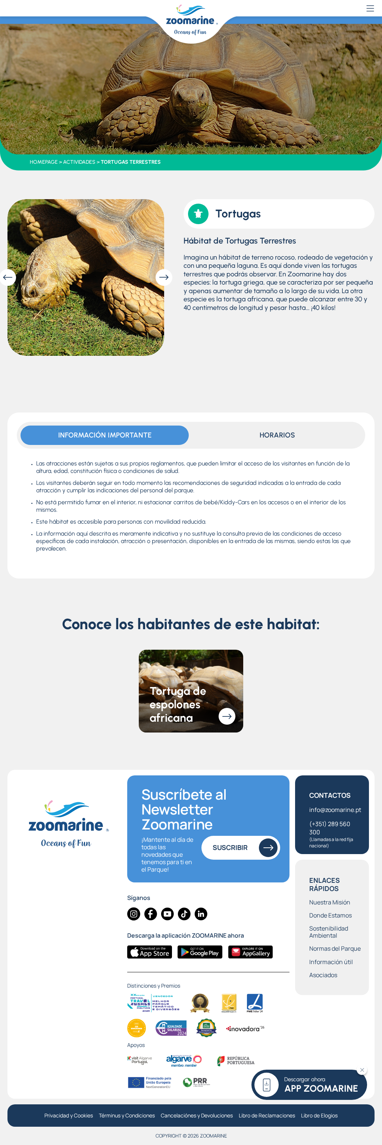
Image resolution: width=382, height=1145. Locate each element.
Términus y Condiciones (127, 1116)
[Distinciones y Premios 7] (206, 1028)
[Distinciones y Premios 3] (229, 1003)
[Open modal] (85, 277)
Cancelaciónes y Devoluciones (197, 1116)
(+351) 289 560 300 (331, 834)
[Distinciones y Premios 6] (171, 1028)
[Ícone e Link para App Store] (149, 952)
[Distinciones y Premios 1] (153, 1003)
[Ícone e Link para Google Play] (200, 952)
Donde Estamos (330, 915)
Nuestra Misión (329, 902)
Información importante (104, 435)
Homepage (44, 162)
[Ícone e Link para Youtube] (167, 913)
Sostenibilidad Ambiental (328, 932)
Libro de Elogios (319, 1116)
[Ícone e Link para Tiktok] (184, 913)
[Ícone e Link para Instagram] (133, 913)
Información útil (331, 962)
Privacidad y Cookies (68, 1116)
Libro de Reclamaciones (267, 1116)
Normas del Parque (335, 948)
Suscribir (230, 847)
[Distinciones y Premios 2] (200, 1003)
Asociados (323, 975)
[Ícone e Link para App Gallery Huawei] (250, 952)
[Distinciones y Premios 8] (245, 1028)
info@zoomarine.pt (335, 810)
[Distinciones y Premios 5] (136, 1028)
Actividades (79, 162)
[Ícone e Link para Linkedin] (200, 913)
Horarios (277, 435)
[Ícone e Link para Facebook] (150, 913)
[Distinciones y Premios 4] (255, 1003)
